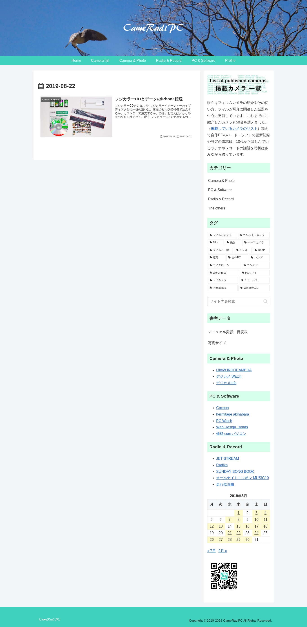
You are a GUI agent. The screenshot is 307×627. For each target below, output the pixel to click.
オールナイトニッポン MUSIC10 (242, 478)
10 (256, 519)
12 (212, 526)
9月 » (222, 551)
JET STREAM (227, 459)
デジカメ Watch (228, 376)
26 (212, 540)
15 (238, 526)
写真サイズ (217, 343)
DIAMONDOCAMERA (234, 370)
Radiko (222, 465)
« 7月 (211, 551)
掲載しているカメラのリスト (234, 128)
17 (256, 526)
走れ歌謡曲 (225, 484)
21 (230, 533)
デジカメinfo (226, 383)
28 (230, 540)
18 (265, 526)
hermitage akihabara (232, 414)
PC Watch (224, 421)
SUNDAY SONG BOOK (235, 471)
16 (247, 526)
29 (238, 540)
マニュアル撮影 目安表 (228, 332)
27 (221, 540)
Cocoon (222, 408)
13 (221, 526)
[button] (265, 301)
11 (265, 519)
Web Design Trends (232, 427)
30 (247, 540)
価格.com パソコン (231, 434)
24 (256, 533)
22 (238, 533)
